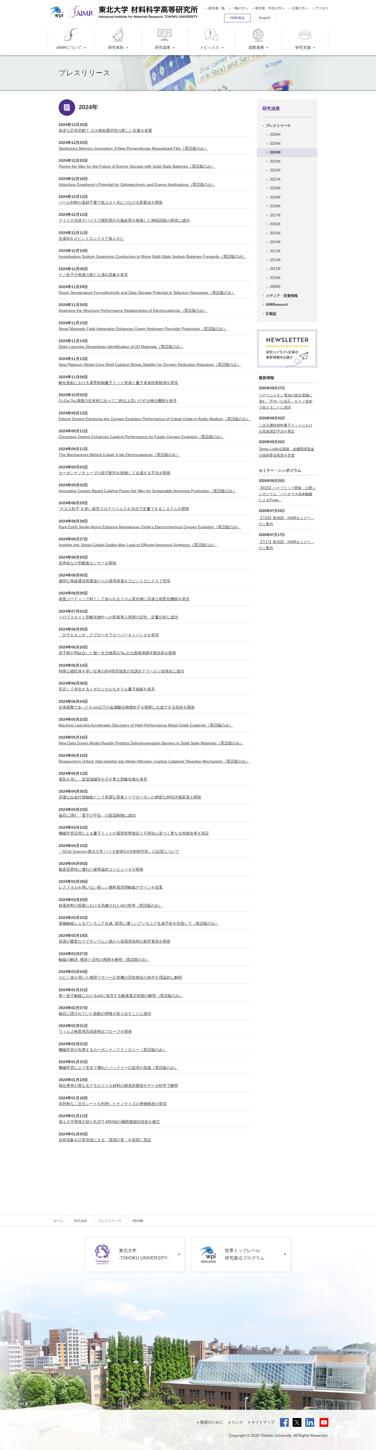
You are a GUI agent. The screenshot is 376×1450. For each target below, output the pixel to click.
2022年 (275, 170)
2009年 (275, 287)
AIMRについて (68, 47)
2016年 (275, 224)
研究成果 (162, 47)
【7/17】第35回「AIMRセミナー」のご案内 (286, 545)
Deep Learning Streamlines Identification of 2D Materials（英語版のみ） (121, 346)
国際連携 (256, 47)
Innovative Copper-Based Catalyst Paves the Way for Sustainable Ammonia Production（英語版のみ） (147, 491)
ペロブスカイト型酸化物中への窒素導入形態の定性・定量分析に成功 (118, 617)
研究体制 (116, 47)
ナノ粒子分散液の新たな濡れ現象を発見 (93, 274)
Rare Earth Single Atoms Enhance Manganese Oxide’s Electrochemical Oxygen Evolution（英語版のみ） (150, 527)
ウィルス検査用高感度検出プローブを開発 (95, 1031)
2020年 (275, 188)
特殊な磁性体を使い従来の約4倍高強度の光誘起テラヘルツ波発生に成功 (121, 671)
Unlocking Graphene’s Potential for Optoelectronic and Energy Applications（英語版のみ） (137, 184)
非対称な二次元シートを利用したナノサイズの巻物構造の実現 (113, 1103)
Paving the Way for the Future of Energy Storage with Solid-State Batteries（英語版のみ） (137, 166)
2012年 (275, 260)
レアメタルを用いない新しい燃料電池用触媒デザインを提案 (111, 887)
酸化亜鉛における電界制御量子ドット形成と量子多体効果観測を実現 (118, 382)
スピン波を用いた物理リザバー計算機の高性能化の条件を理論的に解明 (120, 977)
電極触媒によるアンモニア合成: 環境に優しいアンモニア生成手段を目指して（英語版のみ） (139, 923)
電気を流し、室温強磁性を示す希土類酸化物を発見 (103, 779)
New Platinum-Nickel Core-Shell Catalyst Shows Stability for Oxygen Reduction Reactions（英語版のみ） (150, 364)
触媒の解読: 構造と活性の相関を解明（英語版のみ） (104, 959)
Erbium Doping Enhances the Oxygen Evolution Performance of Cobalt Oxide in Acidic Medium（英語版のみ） (154, 419)
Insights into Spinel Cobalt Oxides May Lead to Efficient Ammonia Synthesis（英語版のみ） (138, 545)
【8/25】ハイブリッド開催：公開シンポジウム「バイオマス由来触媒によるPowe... (287, 494)
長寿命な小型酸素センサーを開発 (87, 563)
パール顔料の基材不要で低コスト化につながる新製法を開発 (111, 202)
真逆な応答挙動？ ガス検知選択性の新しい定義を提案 (105, 130)
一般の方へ (240, 8)
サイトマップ (262, 1422)
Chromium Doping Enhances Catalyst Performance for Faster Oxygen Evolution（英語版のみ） (141, 437)
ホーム (58, 1221)
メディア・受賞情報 (282, 296)
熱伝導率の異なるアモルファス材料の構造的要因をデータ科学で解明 (118, 1085)
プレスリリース (278, 126)
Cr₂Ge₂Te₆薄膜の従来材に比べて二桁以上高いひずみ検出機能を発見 (118, 400)
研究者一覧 (216, 8)
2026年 (275, 134)
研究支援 (303, 47)
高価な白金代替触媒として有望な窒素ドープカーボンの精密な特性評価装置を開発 (130, 797)
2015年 (275, 233)
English (264, 18)
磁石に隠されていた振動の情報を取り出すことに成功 (105, 1013)
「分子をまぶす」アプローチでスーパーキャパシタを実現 (109, 635)
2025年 (275, 143)
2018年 (275, 206)
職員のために (211, 1422)
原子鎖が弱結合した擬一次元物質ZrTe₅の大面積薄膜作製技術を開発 (117, 653)
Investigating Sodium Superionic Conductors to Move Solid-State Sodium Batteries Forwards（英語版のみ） (152, 256)
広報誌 (271, 314)
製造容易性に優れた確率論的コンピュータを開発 (101, 869)
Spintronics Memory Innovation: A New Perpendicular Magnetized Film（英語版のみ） (133, 148)
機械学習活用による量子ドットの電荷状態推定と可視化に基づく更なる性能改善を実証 (134, 833)
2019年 (275, 197)
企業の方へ (300, 8)
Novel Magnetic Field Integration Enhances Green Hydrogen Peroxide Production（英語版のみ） (143, 328)
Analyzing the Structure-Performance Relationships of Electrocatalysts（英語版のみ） (133, 310)
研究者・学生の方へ (270, 8)
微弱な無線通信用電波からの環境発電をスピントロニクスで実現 (114, 581)
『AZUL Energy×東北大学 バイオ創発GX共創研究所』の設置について (119, 851)
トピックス (209, 47)
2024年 (275, 152)
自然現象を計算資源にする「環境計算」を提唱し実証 (105, 1140)
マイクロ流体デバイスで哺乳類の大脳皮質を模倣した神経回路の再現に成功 (124, 220)
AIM (277, 304)
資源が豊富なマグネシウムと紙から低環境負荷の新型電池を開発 (114, 941)
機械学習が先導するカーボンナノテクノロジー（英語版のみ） (113, 1049)
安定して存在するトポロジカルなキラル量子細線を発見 (107, 689)
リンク (237, 1422)
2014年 (275, 242)
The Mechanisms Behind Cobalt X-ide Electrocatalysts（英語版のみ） (119, 454)
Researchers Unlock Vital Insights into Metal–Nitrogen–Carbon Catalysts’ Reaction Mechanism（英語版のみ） (154, 761)
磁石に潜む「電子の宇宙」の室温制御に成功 (97, 815)
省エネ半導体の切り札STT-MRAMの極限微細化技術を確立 (109, 1121)
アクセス (321, 8)
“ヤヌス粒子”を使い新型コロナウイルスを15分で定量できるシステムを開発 (124, 508)
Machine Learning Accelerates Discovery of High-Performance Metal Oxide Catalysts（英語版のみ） (146, 725)
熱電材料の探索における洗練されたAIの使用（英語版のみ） (110, 905)
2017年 (275, 215)
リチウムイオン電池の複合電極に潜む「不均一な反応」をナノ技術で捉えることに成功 (285, 401)
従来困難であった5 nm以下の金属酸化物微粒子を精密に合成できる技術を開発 (127, 707)
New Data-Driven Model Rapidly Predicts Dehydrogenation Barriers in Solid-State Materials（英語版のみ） (151, 743)
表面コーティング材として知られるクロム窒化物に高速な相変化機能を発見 (124, 599)
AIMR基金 (237, 18)
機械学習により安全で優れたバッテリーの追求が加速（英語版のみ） (118, 1067)
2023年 (275, 161)
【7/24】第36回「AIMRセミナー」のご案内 (286, 521)
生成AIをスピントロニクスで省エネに (91, 238)
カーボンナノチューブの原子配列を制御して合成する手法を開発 (114, 473)
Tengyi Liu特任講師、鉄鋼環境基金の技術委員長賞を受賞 (286, 452)
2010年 (275, 278)
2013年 (275, 251)
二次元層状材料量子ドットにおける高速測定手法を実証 (285, 428)
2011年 (275, 269)
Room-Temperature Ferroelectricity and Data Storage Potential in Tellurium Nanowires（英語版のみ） (147, 292)
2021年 (275, 179)
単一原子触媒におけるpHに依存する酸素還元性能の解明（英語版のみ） (121, 995)
